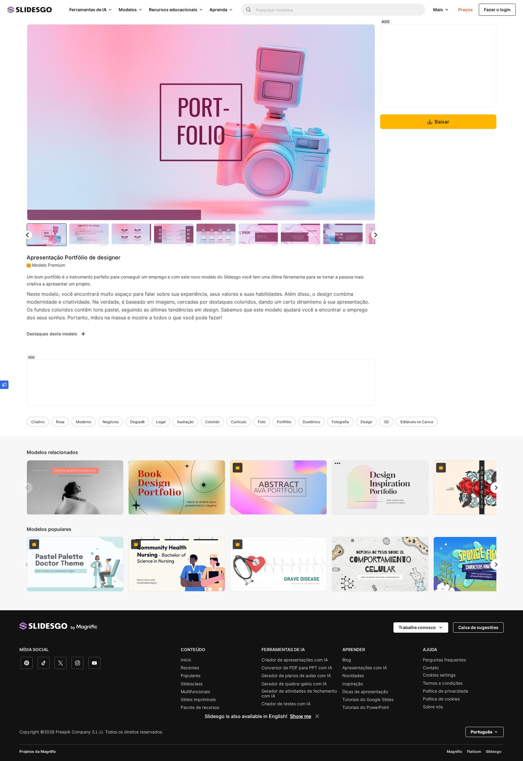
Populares (190, 675)
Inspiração (352, 683)
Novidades (353, 675)
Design (366, 422)
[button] (375, 235)
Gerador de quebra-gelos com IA (294, 683)
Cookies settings (439, 675)
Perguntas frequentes (444, 659)
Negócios (111, 422)
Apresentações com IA (364, 667)
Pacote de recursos (200, 707)
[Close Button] (317, 716)
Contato (431, 667)
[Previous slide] (27, 487)
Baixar (442, 122)
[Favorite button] (349, 34)
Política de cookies (441, 699)
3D (386, 422)
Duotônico (311, 422)
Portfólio (284, 422)
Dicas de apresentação (365, 691)
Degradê (137, 422)
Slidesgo (493, 751)
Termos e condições (442, 683)
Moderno (83, 422)
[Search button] (248, 10)
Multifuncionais (195, 691)
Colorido (212, 422)
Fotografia (340, 422)
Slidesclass (191, 683)
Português (481, 731)
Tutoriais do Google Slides (367, 699)
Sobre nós (433, 706)
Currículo (238, 422)
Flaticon (474, 751)
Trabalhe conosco (417, 627)
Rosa (60, 422)
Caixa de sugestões (478, 627)
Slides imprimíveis (198, 699)
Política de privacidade (445, 691)
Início (186, 659)
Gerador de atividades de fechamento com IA (299, 693)
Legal (161, 422)
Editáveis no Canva (416, 422)
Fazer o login (497, 9)
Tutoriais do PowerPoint (365, 707)
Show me (300, 716)
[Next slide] (365, 122)
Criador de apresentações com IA (295, 659)
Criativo (37, 422)
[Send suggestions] (4, 384)
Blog (346, 659)
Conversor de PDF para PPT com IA (297, 667)
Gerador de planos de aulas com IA (296, 675)
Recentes (190, 667)
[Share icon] (365, 34)
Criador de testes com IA (286, 703)
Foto (261, 422)
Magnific (454, 751)
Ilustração (185, 422)
